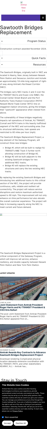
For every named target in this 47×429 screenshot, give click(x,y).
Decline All (21, 423)
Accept (7, 423)
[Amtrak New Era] (24, 6)
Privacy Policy (18, 411)
